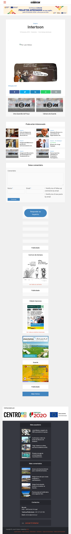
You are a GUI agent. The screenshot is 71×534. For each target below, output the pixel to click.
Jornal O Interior (32, 523)
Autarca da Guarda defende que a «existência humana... (40, 469)
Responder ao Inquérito (35, 213)
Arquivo (35, 23)
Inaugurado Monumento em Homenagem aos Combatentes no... (27, 154)
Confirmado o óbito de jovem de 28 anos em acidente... (38, 439)
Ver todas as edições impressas (35, 332)
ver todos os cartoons (35, 284)
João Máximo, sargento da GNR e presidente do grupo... (40, 431)
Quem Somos (17, 531)
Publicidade (33, 531)
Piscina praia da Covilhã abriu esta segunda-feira (40, 493)
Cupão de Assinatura (48, 531)
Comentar (34, 32)
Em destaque (58, 140)
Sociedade (53, 142)
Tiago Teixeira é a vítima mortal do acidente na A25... (40, 446)
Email (28, 188)
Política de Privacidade (59, 531)
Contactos (39, 531)
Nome (10, 188)
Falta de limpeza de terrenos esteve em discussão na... (25, 134)
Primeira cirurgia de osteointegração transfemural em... (37, 455)
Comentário (12, 171)
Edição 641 (13, 86)
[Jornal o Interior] (35, 2)
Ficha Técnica (25, 531)
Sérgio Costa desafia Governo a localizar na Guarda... (38, 486)
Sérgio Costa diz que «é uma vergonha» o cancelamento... (40, 478)
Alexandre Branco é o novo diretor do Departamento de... (56, 134)
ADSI (27, 529)
